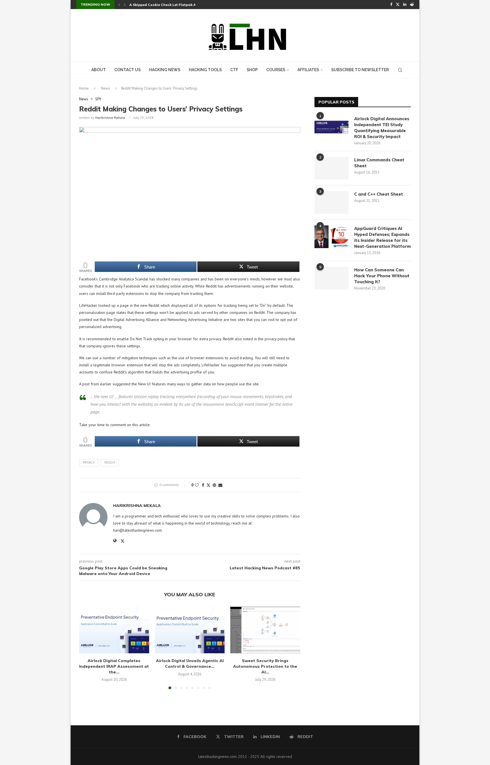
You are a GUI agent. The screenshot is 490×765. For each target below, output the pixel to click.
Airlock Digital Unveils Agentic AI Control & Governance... (189, 663)
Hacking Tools (205, 69)
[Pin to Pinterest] (214, 485)
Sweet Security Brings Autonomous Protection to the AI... (265, 666)
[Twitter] (398, 4)
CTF (234, 69)
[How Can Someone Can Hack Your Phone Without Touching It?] (331, 278)
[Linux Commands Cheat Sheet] (331, 168)
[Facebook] (391, 4)
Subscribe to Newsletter (360, 69)
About (98, 69)
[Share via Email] (220, 485)
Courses (275, 69)
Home (84, 88)
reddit (109, 462)
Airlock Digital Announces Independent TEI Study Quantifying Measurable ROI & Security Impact (381, 127)
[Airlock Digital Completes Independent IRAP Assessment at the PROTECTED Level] (114, 630)
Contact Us (127, 69)
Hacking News (164, 69)
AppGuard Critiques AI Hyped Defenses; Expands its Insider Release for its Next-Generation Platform (382, 237)
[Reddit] (412, 4)
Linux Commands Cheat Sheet (379, 162)
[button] (119, 4)
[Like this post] (197, 485)
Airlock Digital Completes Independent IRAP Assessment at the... (114, 666)
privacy (89, 462)
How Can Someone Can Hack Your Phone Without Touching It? (381, 275)
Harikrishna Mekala (110, 117)
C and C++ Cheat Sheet (378, 194)
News (105, 88)
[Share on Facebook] (203, 485)
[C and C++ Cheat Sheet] (331, 202)
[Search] (400, 70)
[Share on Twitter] (208, 485)
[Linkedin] (404, 4)
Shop (252, 69)
